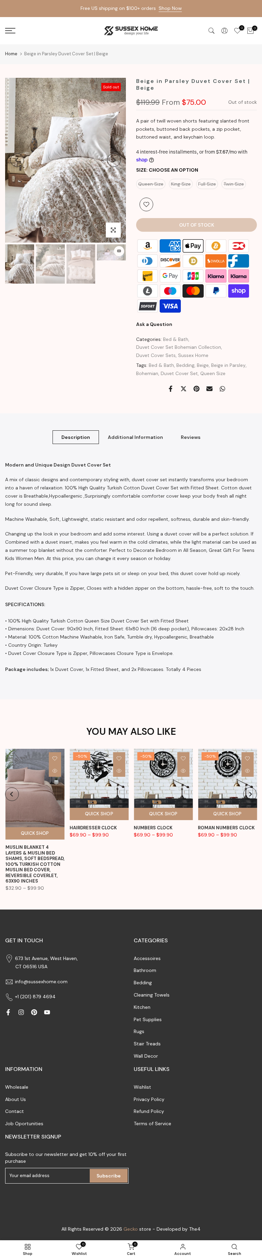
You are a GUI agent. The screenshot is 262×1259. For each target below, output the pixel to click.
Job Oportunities (24, 1123)
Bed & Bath (175, 339)
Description (75, 437)
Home (11, 54)
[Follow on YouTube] (47, 1012)
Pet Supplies (148, 1019)
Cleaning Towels (152, 995)
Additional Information (135, 437)
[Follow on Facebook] (8, 1012)
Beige (203, 365)
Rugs (139, 1031)
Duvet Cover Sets (156, 355)
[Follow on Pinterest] (34, 1012)
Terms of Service (152, 1123)
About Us (15, 1099)
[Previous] (17, 160)
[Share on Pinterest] (196, 389)
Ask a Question (154, 324)
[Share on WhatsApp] (222, 389)
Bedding (185, 365)
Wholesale (16, 1087)
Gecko (130, 1229)
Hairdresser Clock (93, 828)
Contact (14, 1111)
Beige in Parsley (228, 365)
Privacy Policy (149, 1099)
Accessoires (147, 958)
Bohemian (147, 373)
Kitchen (142, 1007)
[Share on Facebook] (171, 389)
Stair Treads (147, 1044)
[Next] (114, 160)
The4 (195, 1229)
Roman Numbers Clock (226, 828)
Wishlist (142, 1087)
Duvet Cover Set (179, 373)
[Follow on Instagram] (21, 1012)
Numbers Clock (153, 828)
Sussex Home (193, 355)
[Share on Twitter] (183, 389)
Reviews (191, 437)
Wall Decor (146, 1056)
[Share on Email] (209, 389)
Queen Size (212, 373)
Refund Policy (149, 1111)
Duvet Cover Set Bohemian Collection (178, 347)
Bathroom (145, 970)
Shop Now (170, 8)
